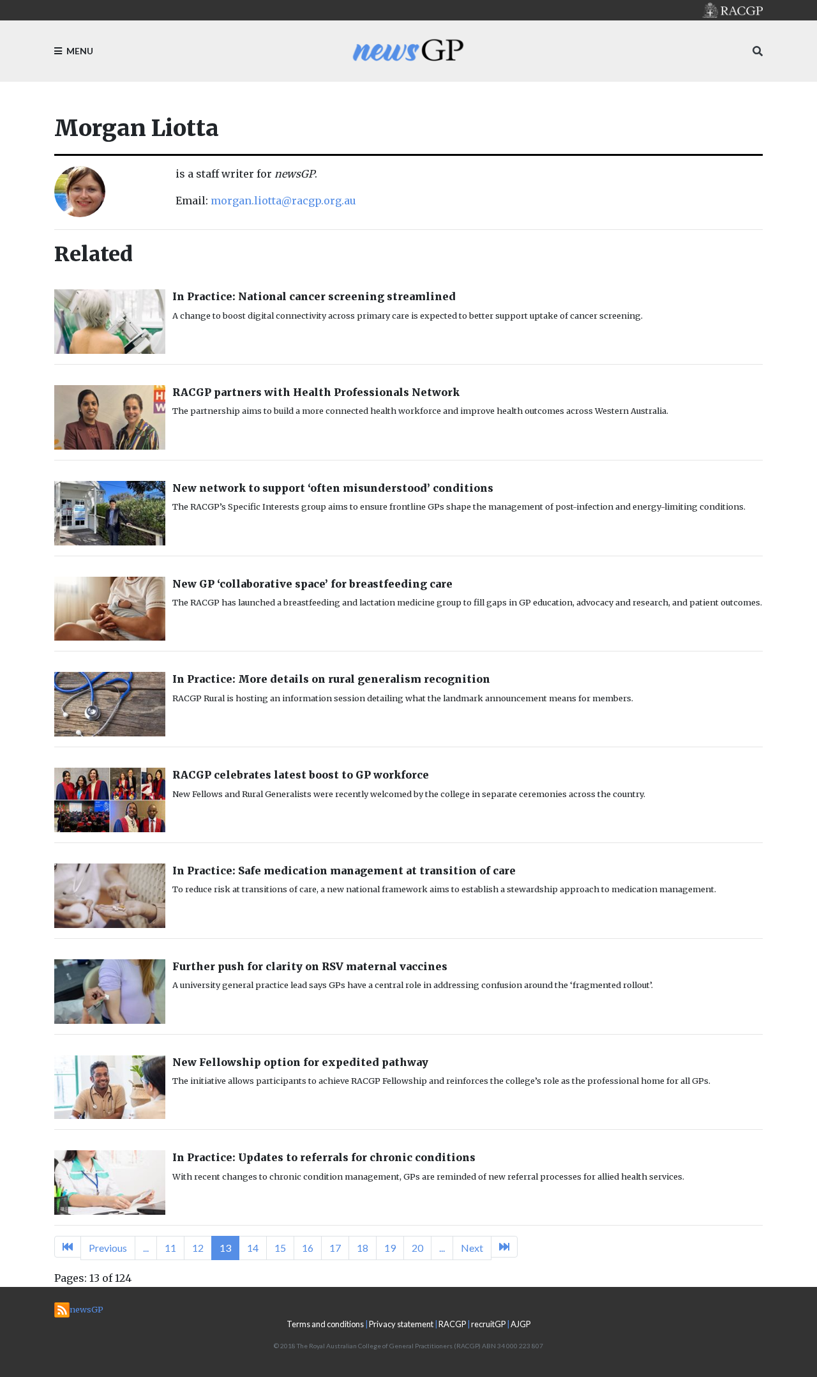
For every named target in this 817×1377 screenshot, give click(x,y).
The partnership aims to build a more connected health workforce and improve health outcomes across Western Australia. (420, 411)
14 (253, 1248)
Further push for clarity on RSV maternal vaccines (309, 966)
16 (307, 1248)
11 (170, 1248)
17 (335, 1248)
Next (472, 1248)
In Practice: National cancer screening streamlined (314, 296)
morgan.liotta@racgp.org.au (283, 200)
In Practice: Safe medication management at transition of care (344, 870)
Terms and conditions (325, 1324)
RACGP (452, 1324)
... (146, 1248)
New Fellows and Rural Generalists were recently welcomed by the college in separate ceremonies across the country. (408, 794)
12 (198, 1248)
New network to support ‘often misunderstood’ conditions (332, 488)
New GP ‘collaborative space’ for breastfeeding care (312, 583)
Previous (108, 1248)
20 (417, 1248)
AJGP (520, 1324)
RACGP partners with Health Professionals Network (316, 392)
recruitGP (488, 1324)
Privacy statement (401, 1324)
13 (225, 1248)
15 (280, 1248)
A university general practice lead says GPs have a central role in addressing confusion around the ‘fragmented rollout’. (412, 985)
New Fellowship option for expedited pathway (300, 1062)
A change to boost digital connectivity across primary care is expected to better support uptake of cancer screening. (407, 315)
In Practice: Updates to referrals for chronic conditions (324, 1157)
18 (362, 1248)
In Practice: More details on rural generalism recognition (331, 679)
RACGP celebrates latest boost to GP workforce (300, 774)
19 (390, 1248)
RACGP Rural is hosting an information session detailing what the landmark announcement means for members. (402, 698)
